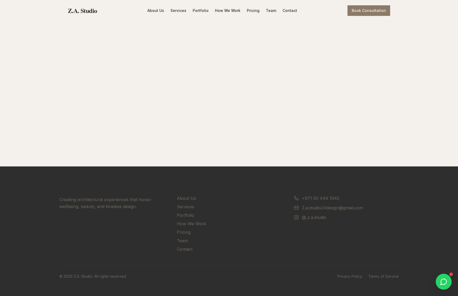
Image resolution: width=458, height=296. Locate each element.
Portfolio (201, 10)
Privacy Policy (349, 276)
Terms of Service (383, 276)
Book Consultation (369, 10)
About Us (155, 10)
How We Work (227, 10)
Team (271, 10)
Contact (290, 10)
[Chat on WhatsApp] (444, 282)
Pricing (253, 10)
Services (178, 10)
